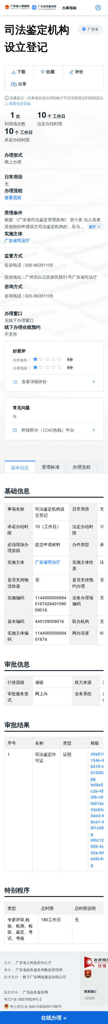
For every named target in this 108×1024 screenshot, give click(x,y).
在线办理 (52, 1017)
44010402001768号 (45, 1006)
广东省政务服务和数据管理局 (39, 969)
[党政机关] (87, 974)
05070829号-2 (30, 999)
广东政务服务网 (44, 7)
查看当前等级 (20, 103)
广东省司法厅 (17, 240)
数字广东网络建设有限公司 (44, 976)
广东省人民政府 (17, 6)
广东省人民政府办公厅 (34, 962)
